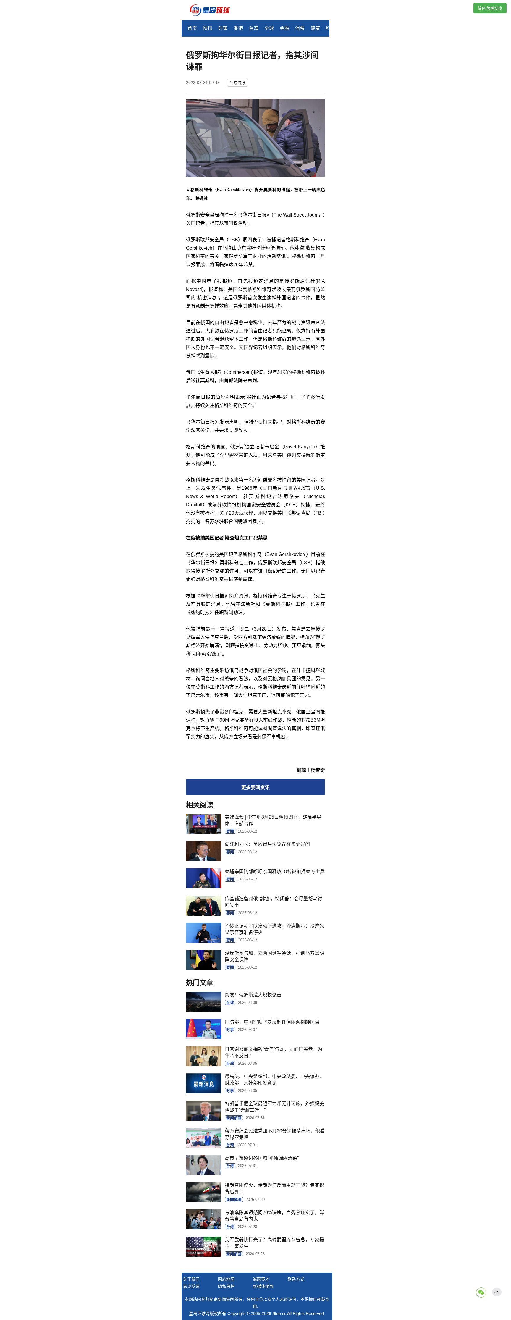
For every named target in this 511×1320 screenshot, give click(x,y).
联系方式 (296, 1279)
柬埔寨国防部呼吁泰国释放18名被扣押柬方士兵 (275, 871)
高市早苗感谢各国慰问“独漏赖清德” (262, 1158)
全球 (269, 28)
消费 (300, 28)
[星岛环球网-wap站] (213, 10)
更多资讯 (255, 787)
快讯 (207, 28)
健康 (315, 28)
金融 (284, 28)
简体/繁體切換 (490, 8)
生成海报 (237, 82)
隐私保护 (226, 1286)
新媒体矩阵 (263, 1286)
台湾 (253, 28)
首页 (192, 28)
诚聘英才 (261, 1279)
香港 (238, 28)
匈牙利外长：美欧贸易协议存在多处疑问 (267, 844)
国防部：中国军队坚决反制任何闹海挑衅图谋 (272, 1022)
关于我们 (191, 1279)
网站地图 (226, 1279)
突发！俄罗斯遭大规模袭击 (253, 994)
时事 (223, 28)
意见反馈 (191, 1286)
